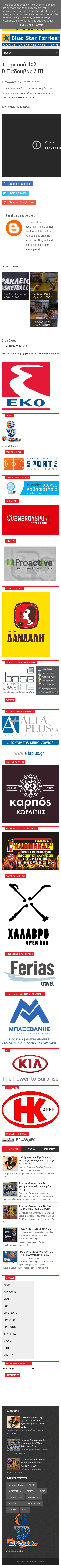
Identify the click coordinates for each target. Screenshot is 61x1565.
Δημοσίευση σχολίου (16, 346)
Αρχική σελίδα (29, 353)
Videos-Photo (34, 82)
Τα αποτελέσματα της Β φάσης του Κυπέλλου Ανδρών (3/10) (33, 1462)
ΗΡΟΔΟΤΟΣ (10, 1327)
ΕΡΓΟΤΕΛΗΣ (10, 1313)
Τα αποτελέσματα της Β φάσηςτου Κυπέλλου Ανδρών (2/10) (33, 1443)
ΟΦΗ (6, 1348)
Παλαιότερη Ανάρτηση (48, 353)
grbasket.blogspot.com (21, 97)
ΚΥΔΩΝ (7, 1341)
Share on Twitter (17, 193)
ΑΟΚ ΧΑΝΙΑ (10, 1292)
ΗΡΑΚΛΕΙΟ (9, 1320)
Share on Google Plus (21, 202)
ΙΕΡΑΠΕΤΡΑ (10, 1334)
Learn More (26, 25)
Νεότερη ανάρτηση (11, 353)
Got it (40, 25)
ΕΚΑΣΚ (7, 1298)
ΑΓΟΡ (7, 1284)
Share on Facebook (19, 183)
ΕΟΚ (6, 1306)
